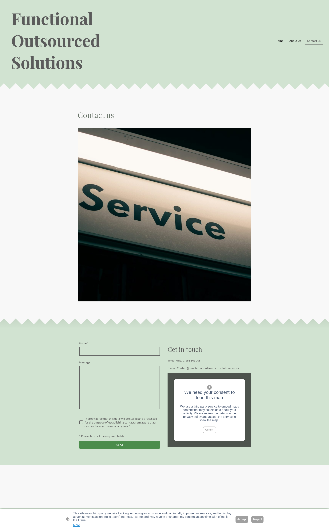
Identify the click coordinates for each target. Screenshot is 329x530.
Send (119, 445)
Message (84, 362)
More (76, 525)
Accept (209, 429)
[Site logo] (57, 76)
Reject (257, 519)
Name (83, 343)
